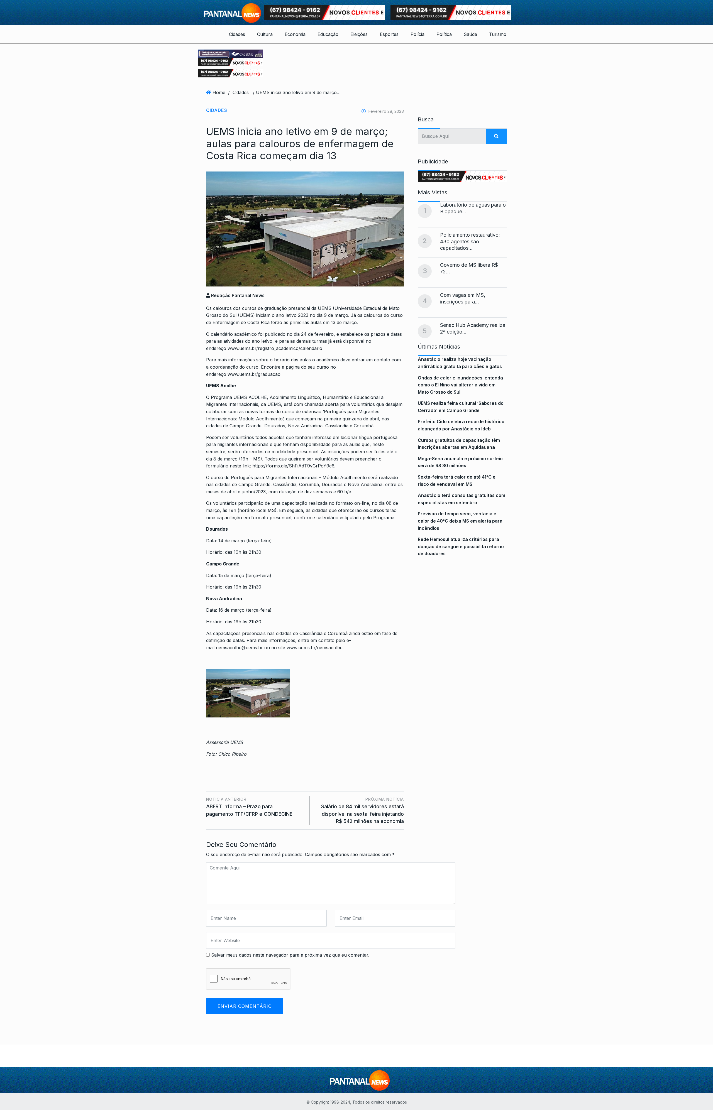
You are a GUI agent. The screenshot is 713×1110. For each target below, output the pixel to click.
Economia (295, 34)
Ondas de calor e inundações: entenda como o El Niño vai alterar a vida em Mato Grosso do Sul (460, 385)
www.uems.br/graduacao (254, 374)
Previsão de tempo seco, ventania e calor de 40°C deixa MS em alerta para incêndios (460, 521)
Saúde (470, 34)
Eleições (359, 34)
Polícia (417, 34)
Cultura (265, 34)
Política (444, 34)
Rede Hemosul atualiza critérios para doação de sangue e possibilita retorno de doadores (461, 546)
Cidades (237, 34)
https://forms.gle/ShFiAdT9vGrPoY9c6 (293, 466)
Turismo (497, 34)
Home (219, 92)
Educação (328, 34)
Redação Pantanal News (237, 295)
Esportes (389, 34)
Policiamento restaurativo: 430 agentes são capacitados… (470, 241)
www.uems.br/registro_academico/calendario (275, 348)
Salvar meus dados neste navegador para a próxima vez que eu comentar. (290, 955)
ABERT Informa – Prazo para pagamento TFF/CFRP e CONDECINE (249, 807)
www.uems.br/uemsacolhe (315, 647)
